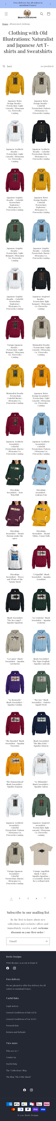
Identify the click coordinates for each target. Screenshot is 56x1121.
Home (5, 24)
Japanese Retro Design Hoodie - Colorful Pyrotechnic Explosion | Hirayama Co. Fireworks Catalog (41, 204)
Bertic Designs (31, 1115)
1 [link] (11, 898)
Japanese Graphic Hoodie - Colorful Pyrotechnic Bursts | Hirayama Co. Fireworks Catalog (41, 253)
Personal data (12, 1025)
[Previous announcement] (5, 4)
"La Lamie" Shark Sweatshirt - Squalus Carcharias (14, 661)
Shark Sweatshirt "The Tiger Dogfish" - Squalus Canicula (41, 661)
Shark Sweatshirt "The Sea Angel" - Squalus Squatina (15, 620)
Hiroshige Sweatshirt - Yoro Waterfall (15, 492)
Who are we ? (12, 1051)
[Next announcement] (50, 4)
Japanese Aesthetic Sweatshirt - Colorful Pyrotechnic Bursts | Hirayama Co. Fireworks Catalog (15, 447)
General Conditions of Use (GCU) (21, 1019)
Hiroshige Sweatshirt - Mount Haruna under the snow (15, 535)
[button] (6, 13)
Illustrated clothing (20, 24)
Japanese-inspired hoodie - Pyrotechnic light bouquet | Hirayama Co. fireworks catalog (41, 302)
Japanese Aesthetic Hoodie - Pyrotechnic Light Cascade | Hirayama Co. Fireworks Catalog (15, 155)
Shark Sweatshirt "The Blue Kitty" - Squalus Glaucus (41, 743)
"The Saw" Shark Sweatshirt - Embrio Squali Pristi (41, 702)
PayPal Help (11, 1064)
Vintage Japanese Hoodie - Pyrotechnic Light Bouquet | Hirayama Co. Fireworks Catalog (15, 351)
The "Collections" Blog (16, 1070)
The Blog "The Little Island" (18, 1077)
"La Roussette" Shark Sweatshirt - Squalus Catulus (14, 702)
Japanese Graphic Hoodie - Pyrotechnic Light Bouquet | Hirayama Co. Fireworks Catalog (15, 254)
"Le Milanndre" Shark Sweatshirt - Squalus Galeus (41, 784)
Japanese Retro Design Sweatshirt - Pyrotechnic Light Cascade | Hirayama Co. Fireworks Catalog (41, 399)
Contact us (11, 1057)
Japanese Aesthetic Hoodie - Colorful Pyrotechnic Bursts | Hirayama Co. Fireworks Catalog (41, 154)
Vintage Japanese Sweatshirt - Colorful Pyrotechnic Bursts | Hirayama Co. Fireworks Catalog (15, 877)
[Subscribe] (46, 941)
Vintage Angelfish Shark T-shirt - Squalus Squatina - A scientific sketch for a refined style (41, 876)
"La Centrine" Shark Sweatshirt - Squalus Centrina (41, 620)
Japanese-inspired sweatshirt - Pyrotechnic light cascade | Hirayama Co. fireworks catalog (41, 829)
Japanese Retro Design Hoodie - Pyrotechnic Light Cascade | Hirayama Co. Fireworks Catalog (15, 107)
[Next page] (44, 898)
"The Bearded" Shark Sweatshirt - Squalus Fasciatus (14, 743)
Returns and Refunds (15, 1032)
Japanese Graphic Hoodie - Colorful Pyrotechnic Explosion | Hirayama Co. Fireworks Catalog (14, 203)
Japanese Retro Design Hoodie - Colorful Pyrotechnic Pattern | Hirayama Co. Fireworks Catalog (41, 107)
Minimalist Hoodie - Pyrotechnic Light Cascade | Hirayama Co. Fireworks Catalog (41, 350)
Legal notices (12, 1006)
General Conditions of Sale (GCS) (21, 1012)
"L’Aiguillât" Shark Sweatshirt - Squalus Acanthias (41, 576)
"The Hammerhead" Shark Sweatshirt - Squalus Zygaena (15, 784)
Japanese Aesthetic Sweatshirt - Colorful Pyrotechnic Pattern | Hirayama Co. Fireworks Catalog (41, 447)
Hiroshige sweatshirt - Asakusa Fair (41, 492)
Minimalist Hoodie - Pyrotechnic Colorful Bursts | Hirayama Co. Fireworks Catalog (14, 398)
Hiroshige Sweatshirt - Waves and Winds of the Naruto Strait (15, 578)
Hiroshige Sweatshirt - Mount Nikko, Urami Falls (41, 533)
